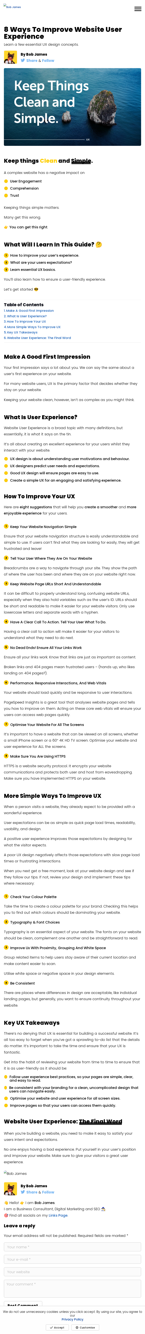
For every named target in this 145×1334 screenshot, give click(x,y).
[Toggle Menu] (137, 9)
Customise (87, 1327)
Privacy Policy (72, 1320)
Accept (59, 1327)
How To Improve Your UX (26, 321)
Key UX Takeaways (22, 332)
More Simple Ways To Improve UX (34, 327)
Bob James (36, 54)
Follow (48, 60)
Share (31, 60)
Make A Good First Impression (30, 310)
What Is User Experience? (27, 316)
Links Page (58, 1215)
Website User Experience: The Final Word (39, 338)
